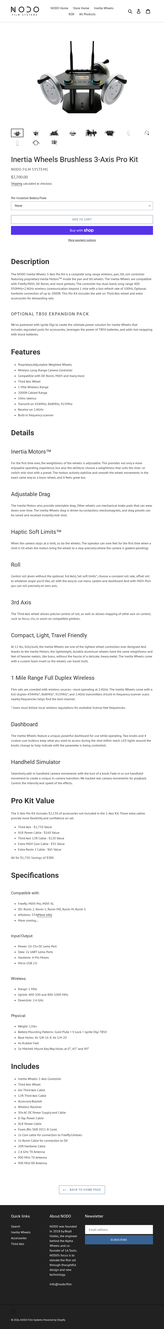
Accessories (19, 1238)
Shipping (16, 183)
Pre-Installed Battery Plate (28, 198)
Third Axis (17, 1244)
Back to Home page (85, 1189)
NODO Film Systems (31, 1320)
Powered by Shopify (54, 1320)
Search (15, 1226)
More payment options (82, 240)
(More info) (44, 915)
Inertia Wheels (21, 1232)
